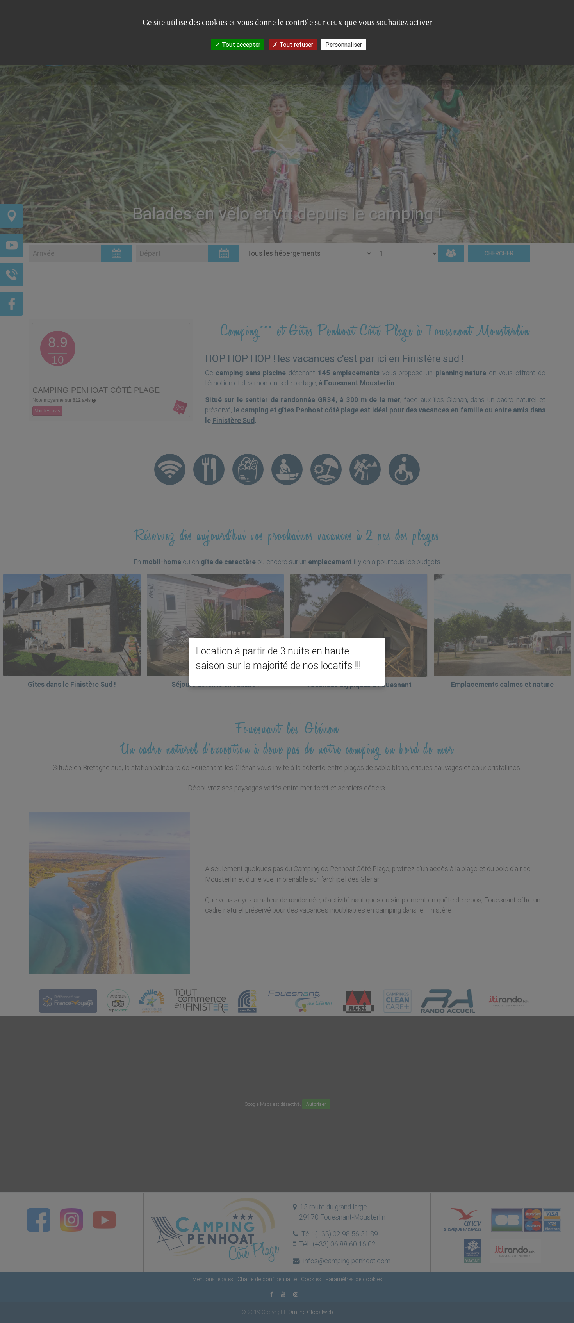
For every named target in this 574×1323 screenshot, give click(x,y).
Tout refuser (295, 44)
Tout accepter (240, 44)
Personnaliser (343, 44)
